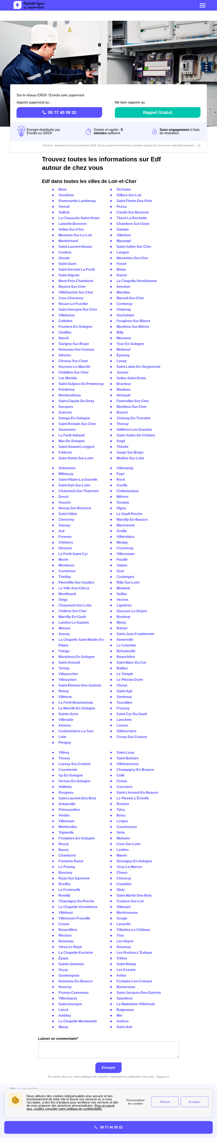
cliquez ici (162, 1076)
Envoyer (108, 1067)
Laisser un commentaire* (58, 1038)
